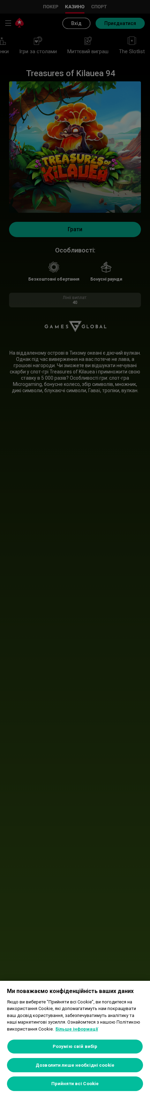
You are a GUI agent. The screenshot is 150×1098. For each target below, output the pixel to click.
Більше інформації (76, 1029)
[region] (75, 1039)
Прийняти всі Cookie (75, 1083)
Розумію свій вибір (75, 1046)
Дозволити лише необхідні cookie (75, 1065)
